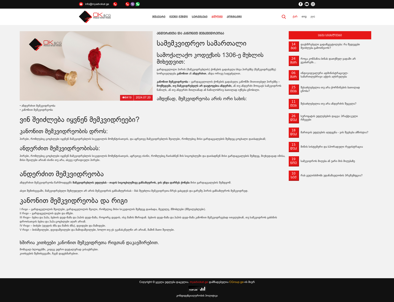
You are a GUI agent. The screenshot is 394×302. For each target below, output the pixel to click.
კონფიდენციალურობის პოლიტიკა (197, 296)
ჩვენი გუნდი (179, 16)
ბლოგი (217, 16)
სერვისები (199, 16)
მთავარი (158, 16)
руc (313, 16)
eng (304, 16)
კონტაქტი (234, 16)
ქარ (295, 16)
